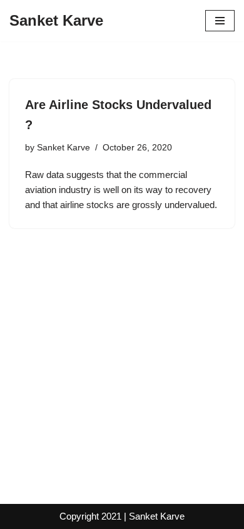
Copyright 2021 (90, 516)
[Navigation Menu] (220, 20)
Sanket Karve (63, 147)
